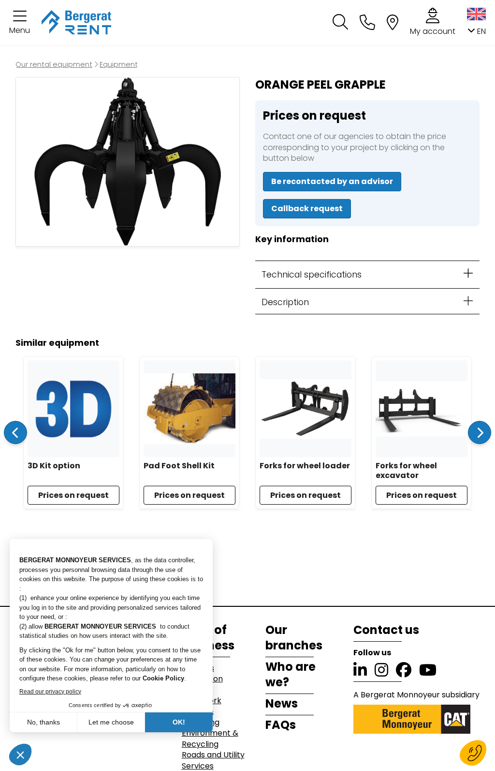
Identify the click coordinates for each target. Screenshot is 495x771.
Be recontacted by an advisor (332, 181)
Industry (197, 690)
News (281, 703)
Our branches (293, 637)
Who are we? (290, 674)
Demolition (202, 679)
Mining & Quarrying (200, 716)
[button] (19, 22)
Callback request (307, 208)
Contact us (386, 630)
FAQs (280, 725)
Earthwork (201, 700)
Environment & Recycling (210, 738)
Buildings (198, 668)
